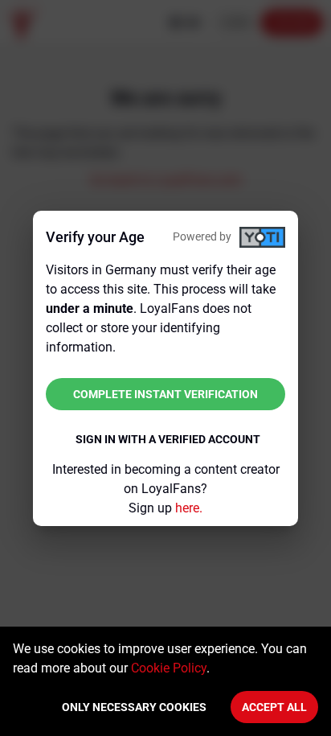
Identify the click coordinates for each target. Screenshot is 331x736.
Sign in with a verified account (168, 439)
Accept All (274, 707)
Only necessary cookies (134, 707)
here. (188, 508)
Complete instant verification (165, 394)
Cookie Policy (168, 668)
